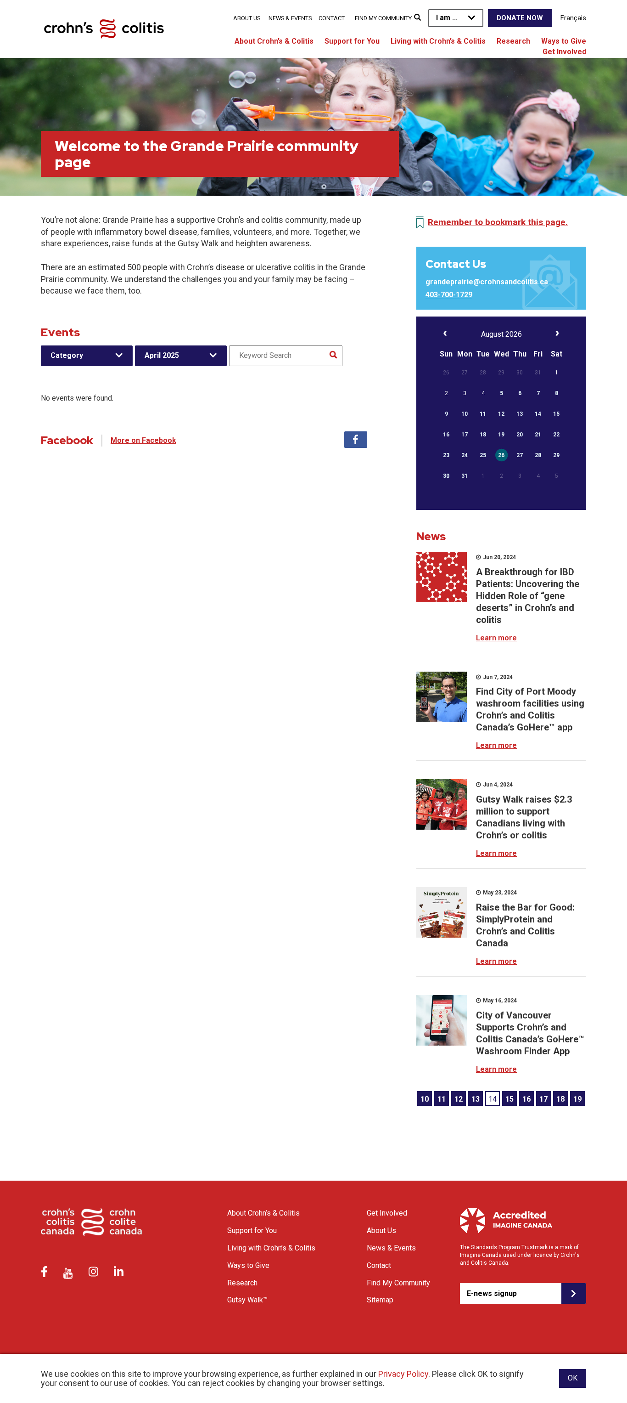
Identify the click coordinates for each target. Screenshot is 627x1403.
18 (560, 1099)
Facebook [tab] (355, 439)
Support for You (352, 41)
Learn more (496, 638)
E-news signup (492, 1293)
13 (475, 1099)
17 (543, 1099)
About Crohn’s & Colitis (274, 41)
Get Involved (564, 51)
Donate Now (520, 18)
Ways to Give (563, 41)
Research (513, 41)
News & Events (290, 18)
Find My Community (383, 18)
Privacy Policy (403, 1374)
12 (458, 1099)
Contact (332, 18)
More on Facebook (143, 440)
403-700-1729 (448, 294)
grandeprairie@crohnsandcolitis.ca (486, 281)
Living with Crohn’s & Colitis (438, 41)
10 (424, 1099)
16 (526, 1099)
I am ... (447, 17)
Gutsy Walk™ (247, 1300)
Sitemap (380, 1300)
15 (509, 1099)
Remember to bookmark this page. (498, 222)
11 (441, 1099)
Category (66, 355)
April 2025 (162, 355)
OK (572, 1378)
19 (577, 1099)
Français (573, 18)
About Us (246, 18)
